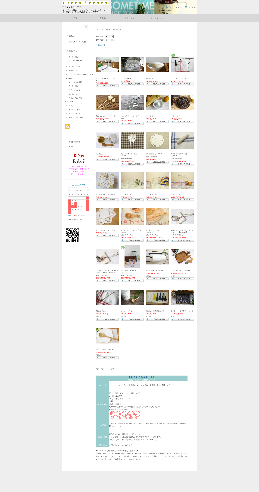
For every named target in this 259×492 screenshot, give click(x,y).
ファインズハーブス (71, 7)
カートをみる (193, 7)
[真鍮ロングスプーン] (107, 303)
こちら (126, 445)
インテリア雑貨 (74, 67)
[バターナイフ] (157, 223)
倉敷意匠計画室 (74, 142)
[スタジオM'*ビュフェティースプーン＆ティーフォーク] (132, 147)
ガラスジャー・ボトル (77, 118)
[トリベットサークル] (182, 108)
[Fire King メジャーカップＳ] (132, 267)
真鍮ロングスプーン (102, 311)
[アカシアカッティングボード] (182, 263)
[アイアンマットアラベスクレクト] (182, 303)
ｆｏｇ (71, 146)
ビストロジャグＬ (177, 194)
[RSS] (67, 127)
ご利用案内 (102, 18)
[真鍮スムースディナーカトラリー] (107, 108)
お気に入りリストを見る (78, 42)
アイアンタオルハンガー (179, 78)
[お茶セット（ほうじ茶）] (107, 146)
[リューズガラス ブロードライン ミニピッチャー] (132, 108)
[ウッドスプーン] (132, 223)
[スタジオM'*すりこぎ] (182, 147)
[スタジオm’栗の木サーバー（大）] (107, 342)
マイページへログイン (177, 7)
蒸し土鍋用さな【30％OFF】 (155, 154)
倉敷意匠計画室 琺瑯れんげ (155, 311)
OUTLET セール (74, 94)
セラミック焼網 (126, 78)
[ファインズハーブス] (85, 4)
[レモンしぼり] (157, 108)
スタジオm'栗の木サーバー (105, 349)
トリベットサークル (177, 116)
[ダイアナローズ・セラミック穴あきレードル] (107, 263)
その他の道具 (78, 60)
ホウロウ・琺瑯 (74, 110)
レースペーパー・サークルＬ (105, 230)
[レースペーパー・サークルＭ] (107, 188)
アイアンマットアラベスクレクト (182, 311)
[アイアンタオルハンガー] (182, 71)
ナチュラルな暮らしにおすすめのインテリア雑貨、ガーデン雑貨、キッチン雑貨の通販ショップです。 (85, 11)
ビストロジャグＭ (152, 194)
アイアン (72, 106)
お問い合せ (129, 18)
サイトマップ (156, 18)
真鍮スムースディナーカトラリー (107, 116)
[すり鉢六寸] (157, 71)
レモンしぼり (150, 116)
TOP (75, 18)
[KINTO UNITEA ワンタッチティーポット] (107, 71)
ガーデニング (74, 71)
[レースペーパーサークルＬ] (107, 223)
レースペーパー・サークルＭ (105, 194)
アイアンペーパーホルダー (154, 270)
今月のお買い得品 (75, 98)
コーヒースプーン (127, 311)
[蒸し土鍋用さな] (157, 147)
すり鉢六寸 (149, 78)
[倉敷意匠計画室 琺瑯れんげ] (157, 303)
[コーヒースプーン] (132, 303)
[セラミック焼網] (132, 71)
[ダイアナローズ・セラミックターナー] (182, 222)
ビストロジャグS (126, 194)
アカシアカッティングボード (180, 270)
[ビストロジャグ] (132, 188)
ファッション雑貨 (75, 82)
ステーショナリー (75, 90)
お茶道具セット (101, 154)
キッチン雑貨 (106, 29)
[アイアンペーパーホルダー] (157, 263)
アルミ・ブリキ (74, 114)
